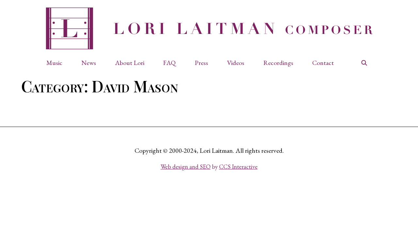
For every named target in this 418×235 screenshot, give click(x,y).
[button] (57, 62)
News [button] (88, 62)
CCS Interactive (238, 166)
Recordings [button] (278, 62)
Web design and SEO (186, 166)
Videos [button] (235, 62)
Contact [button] (323, 62)
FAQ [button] (169, 62)
